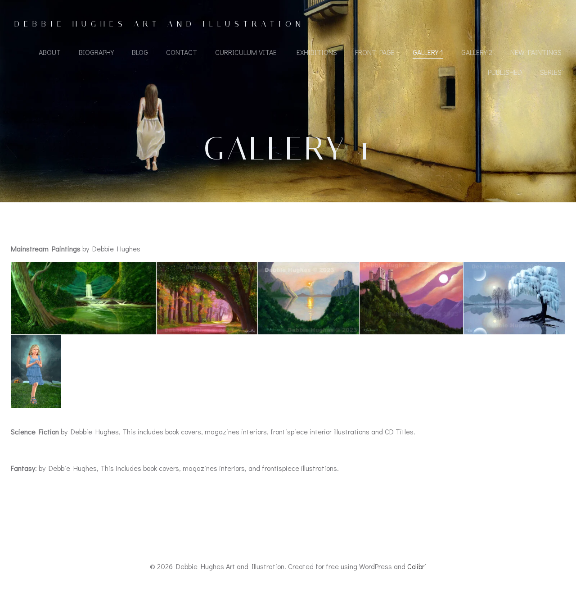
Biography (96, 52)
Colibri (416, 566)
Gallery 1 (428, 52)
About (50, 52)
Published (505, 72)
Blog (140, 52)
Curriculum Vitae (247, 52)
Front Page (375, 52)
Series (551, 72)
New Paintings (536, 52)
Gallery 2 (476, 52)
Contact (181, 52)
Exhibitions (317, 52)
